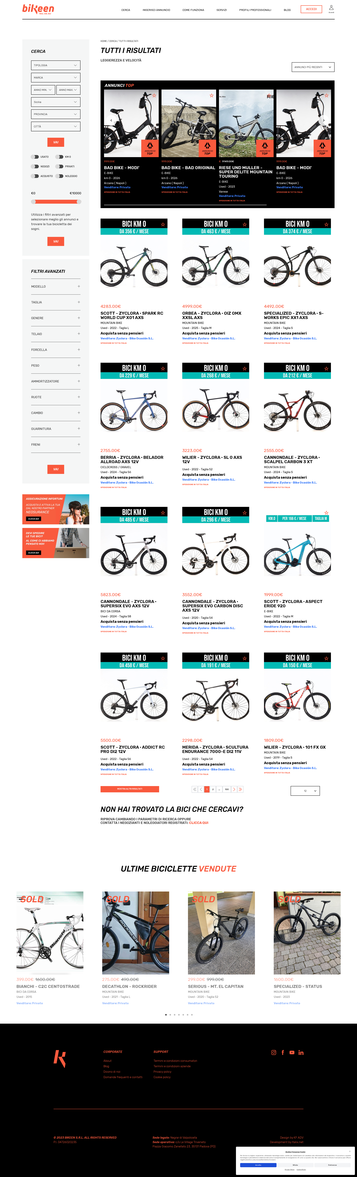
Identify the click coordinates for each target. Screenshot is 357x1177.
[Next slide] (323, 120)
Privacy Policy (290, 1169)
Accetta (258, 1165)
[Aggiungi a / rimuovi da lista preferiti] (162, 225)
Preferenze (332, 1165)
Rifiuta (295, 1165)
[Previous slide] (111, 120)
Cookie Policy (301, 1169)
